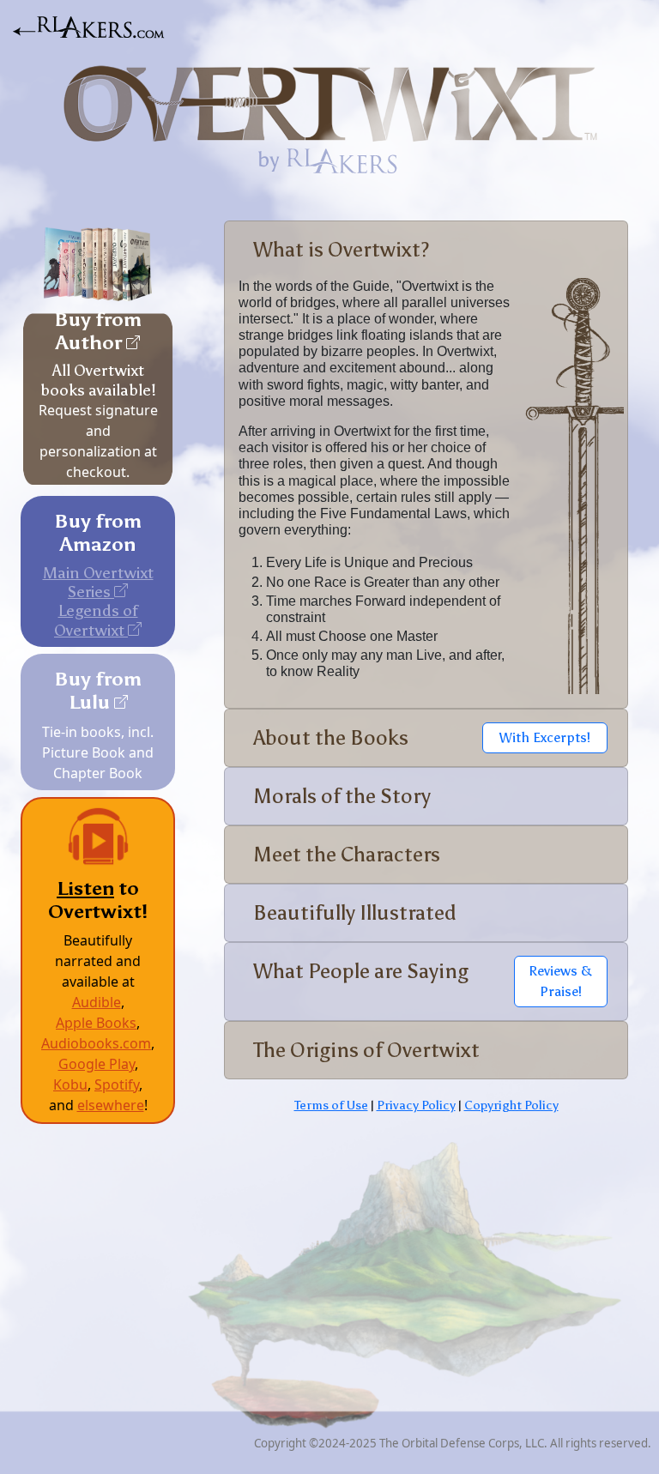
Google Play (96, 1063)
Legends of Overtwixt (96, 620)
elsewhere (110, 1105)
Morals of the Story (342, 795)
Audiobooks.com (96, 1043)
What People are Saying (361, 970)
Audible (96, 1002)
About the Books (330, 737)
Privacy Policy (416, 1105)
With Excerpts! (544, 737)
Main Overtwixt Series (98, 582)
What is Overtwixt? (341, 249)
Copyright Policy (511, 1105)
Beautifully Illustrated (354, 912)
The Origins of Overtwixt (366, 1049)
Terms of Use (331, 1105)
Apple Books (96, 1022)
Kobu (70, 1084)
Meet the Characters (346, 854)
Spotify (116, 1084)
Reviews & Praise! (560, 981)
